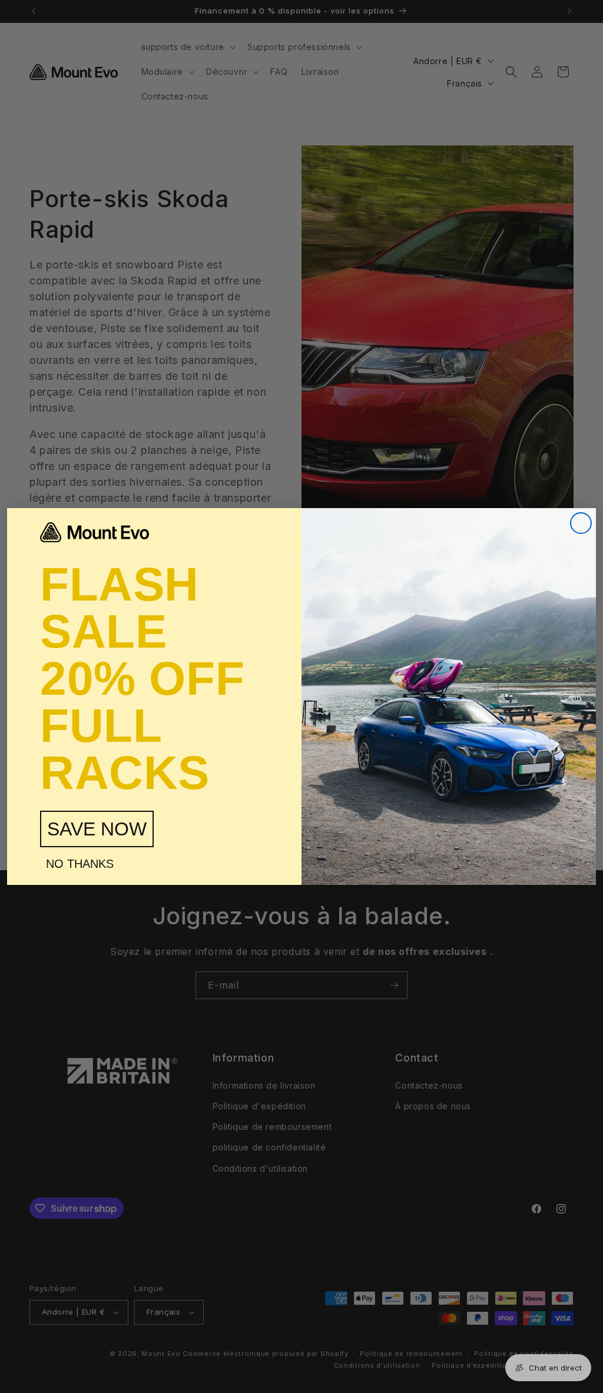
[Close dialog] (581, 523)
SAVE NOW (97, 829)
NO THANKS (80, 863)
